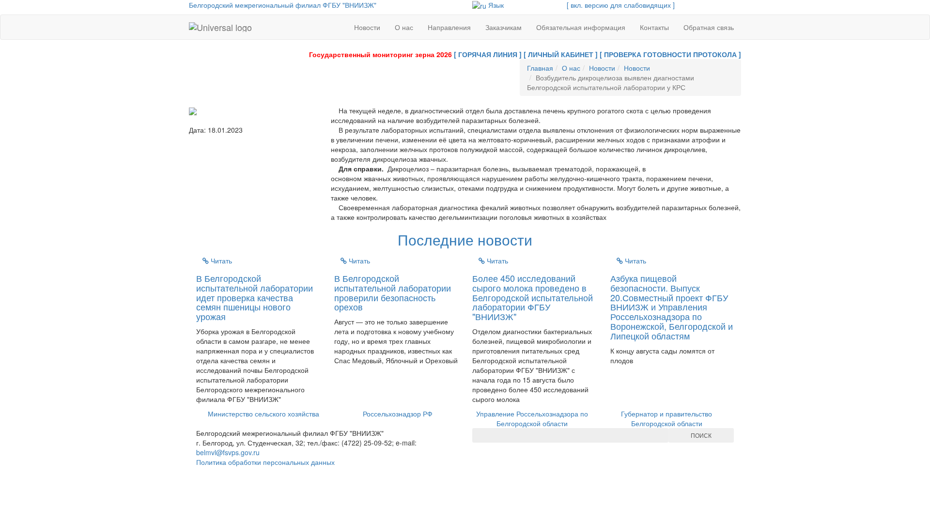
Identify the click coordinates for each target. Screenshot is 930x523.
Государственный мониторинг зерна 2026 (380, 54)
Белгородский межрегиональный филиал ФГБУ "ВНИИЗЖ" (282, 5)
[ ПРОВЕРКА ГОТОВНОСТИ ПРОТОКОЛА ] (670, 54)
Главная (540, 68)
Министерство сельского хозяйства (263, 413)
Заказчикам (503, 27)
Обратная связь (708, 27)
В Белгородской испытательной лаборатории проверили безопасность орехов (392, 292)
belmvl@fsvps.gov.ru (228, 452)
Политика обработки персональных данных (265, 462)
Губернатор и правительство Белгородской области (666, 418)
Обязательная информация (580, 27)
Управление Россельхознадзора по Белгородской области (532, 418)
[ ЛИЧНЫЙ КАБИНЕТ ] (561, 54)
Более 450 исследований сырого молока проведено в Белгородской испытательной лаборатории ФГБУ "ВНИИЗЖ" (532, 297)
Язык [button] (495, 5)
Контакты (654, 27)
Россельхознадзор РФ (398, 413)
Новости (367, 27)
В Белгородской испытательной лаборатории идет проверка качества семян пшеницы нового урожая (254, 297)
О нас (404, 27)
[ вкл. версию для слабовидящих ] (621, 5)
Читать (220, 260)
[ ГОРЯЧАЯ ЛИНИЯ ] (488, 54)
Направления (449, 27)
